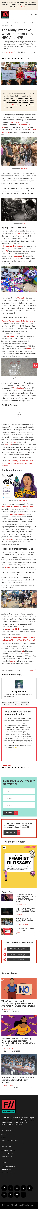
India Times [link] (23, 610)
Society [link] (3, 23)
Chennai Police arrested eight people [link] (17, 321)
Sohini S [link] (19, 914)
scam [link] (12, 661)
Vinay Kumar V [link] (9, 52)
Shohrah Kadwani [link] (22, 924)
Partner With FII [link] (7, 1153)
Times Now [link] (23, 168)
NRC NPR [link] (24, 704)
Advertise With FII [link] (8, 1150)
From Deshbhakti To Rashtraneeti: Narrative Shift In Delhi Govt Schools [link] (17, 1079)
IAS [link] (22, 651)
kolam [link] (17, 704)
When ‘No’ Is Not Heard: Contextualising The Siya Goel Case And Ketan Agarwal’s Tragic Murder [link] (18, 1003)
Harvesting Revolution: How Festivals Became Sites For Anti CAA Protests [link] (17, 463)
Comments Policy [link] (8, 1166)
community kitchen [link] (13, 629)
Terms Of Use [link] (6, 1170)
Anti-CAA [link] (16, 702)
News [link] (10, 23)
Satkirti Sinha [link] (8, 1009)
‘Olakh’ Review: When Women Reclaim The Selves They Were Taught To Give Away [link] (26, 910)
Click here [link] (24, 7)
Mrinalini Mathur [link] (22, 904)
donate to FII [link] (8, 105)
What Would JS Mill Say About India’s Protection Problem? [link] (24, 920)
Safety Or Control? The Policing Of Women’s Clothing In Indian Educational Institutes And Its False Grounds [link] (18, 1042)
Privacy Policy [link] (6, 1173)
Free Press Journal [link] (28, 670)
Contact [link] (4, 1137)
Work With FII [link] (6, 1157)
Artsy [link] (23, 223)
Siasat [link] (24, 294)
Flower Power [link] (15, 122)
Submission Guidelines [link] (9, 1140)
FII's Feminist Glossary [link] (13, 841)
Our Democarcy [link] (24, 500)
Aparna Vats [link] (8, 1085)
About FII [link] (4, 1134)
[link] (35, 365)
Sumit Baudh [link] (9, 1049)
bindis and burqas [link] (17, 514)
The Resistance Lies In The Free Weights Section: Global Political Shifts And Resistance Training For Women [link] (26, 898)
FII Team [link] (20, 933)
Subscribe (8, 812)
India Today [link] (23, 378)
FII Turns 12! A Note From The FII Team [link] (25, 929)
